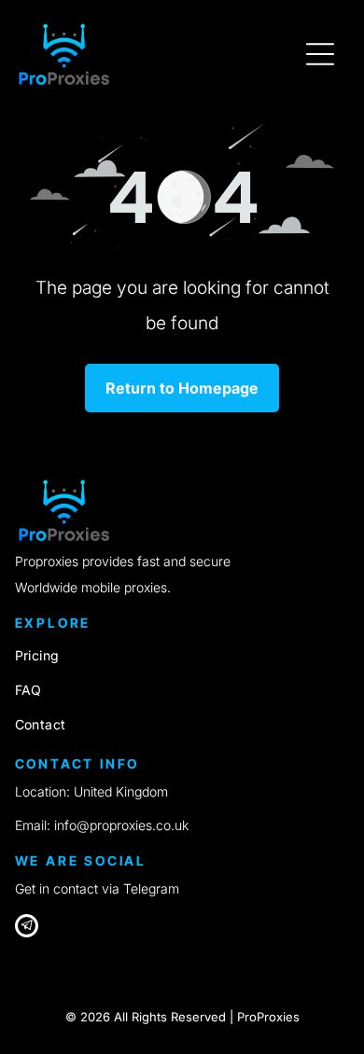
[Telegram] (26, 928)
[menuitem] (182, 655)
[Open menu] (320, 54)
